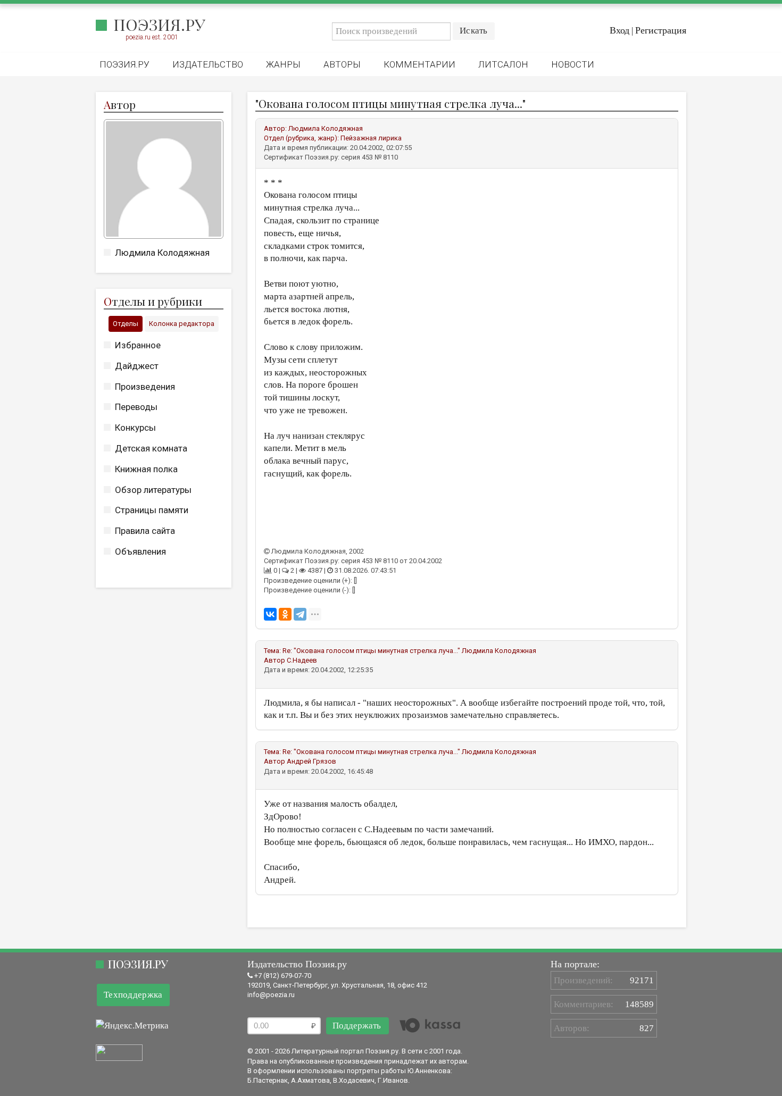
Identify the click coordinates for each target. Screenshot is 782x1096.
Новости (572, 64)
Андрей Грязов (311, 761)
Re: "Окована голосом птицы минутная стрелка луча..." (371, 651)
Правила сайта (145, 530)
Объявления (140, 551)
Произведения (145, 386)
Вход (619, 30)
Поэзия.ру (159, 24)
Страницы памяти (151, 510)
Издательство (207, 64)
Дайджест (137, 366)
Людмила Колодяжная (162, 252)
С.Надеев (302, 660)
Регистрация (660, 30)
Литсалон (503, 64)
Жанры (283, 64)
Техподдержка (133, 995)
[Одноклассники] (285, 614)
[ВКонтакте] (270, 614)
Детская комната (151, 448)
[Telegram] (300, 614)
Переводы (136, 406)
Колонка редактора (181, 324)
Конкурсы (135, 427)
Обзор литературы (153, 489)
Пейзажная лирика (371, 138)
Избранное (138, 345)
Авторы (342, 64)
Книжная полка (146, 469)
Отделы (125, 324)
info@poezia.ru (271, 995)
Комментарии (419, 64)
